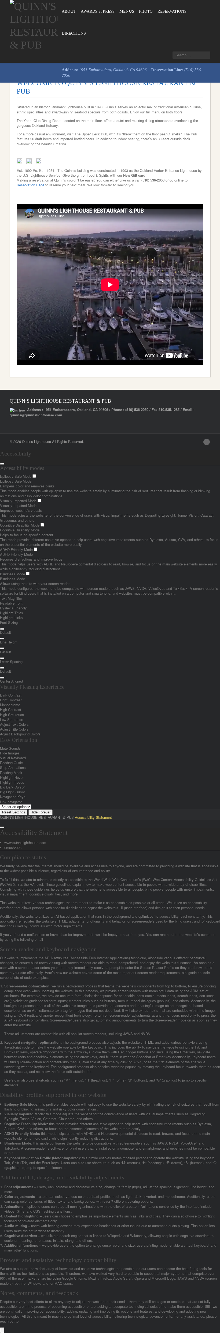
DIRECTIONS (74, 33)
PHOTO (146, 11)
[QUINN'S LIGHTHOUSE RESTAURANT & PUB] (34, 24)
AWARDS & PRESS (98, 11)
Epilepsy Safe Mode (16, 476)
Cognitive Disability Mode (20, 525)
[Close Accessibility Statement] (2, 827)
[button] (2, 629)
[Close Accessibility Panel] (2, 464)
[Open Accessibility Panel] (2, 1330)
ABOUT (69, 11)
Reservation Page (30, 184)
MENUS (126, 11)
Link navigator (11, 801)
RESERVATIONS (171, 11)
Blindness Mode (13, 573)
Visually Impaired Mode (19, 500)
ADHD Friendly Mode (17, 549)
